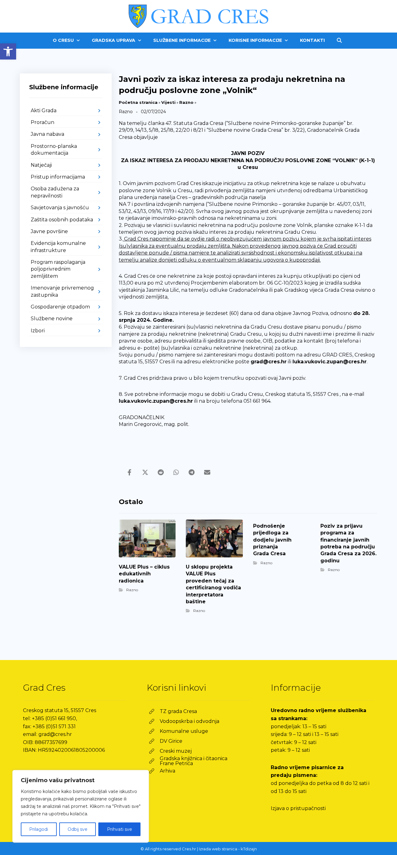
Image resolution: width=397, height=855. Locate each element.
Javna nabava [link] (47, 134)
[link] (8, 51)
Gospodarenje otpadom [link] (60, 307)
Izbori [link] (38, 331)
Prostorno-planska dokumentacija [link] (54, 149)
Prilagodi (38, 829)
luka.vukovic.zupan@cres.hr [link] (329, 362)
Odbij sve (77, 829)
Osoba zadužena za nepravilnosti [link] (55, 192)
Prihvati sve (119, 829)
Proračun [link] (42, 122)
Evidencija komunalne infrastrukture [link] (58, 246)
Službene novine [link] (52, 318)
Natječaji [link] (41, 165)
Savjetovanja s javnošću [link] (60, 207)
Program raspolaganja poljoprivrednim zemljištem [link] (58, 269)
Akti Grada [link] (43, 110)
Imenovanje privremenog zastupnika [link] (62, 291)
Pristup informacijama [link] (58, 177)
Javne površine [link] (49, 231)
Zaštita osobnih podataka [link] (62, 220)
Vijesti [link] (168, 102)
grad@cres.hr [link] (269, 362)
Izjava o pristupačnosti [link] (298, 808)
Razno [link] (186, 102)
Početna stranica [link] (138, 102)
